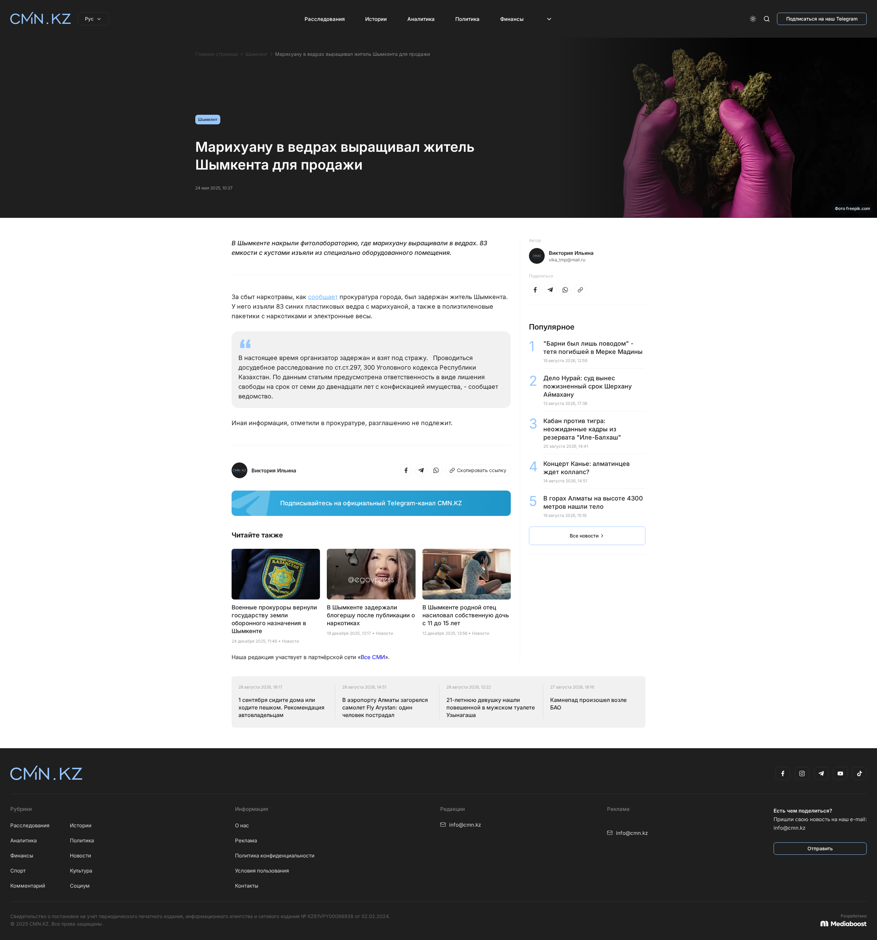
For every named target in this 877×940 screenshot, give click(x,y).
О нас (242, 825)
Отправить (820, 848)
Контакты (246, 885)
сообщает (323, 296)
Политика (467, 19)
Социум (80, 885)
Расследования (325, 19)
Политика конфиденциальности (274, 855)
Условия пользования (262, 870)
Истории (376, 19)
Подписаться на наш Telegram (821, 19)
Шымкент (256, 54)
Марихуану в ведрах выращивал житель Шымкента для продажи (352, 54)
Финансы (511, 19)
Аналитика (421, 19)
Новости (80, 855)
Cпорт (18, 870)
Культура (81, 870)
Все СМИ (373, 657)
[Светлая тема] (753, 18)
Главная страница (216, 54)
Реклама (246, 840)
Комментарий (27, 885)
